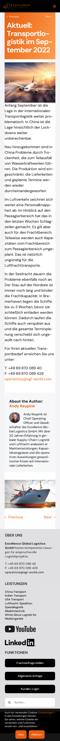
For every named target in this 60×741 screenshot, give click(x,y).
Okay (21, 734)
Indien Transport (15, 595)
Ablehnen (36, 734)
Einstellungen (46, 712)
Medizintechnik (15, 611)
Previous (14, 16)
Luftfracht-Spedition (18, 603)
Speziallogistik (14, 607)
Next (48, 16)
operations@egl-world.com (24, 572)
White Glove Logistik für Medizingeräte (20, 617)
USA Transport (14, 599)
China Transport (15, 592)
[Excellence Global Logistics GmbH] (16, 4)
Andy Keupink (22, 406)
